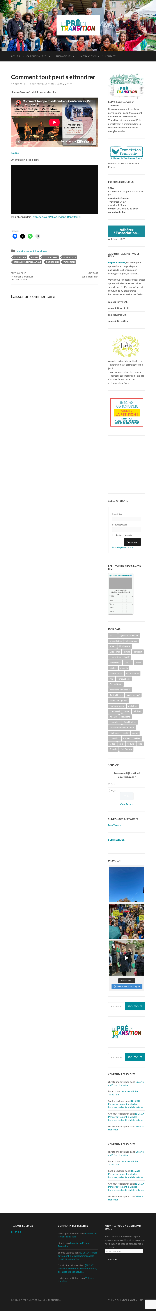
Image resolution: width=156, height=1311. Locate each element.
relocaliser (115, 722)
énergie (113, 749)
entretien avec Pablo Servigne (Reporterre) (57, 216)
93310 (113, 635)
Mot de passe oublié (122, 547)
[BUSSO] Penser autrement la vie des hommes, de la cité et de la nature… (126, 1104)
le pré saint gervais (118, 700)
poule (126, 711)
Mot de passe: (119, 524)
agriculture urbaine (129, 635)
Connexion (132, 541)
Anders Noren (128, 1300)
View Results (126, 804)
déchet (113, 668)
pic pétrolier (69, 257)
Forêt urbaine (124, 678)
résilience (114, 733)
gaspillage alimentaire (120, 689)
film (111, 678)
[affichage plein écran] (130, 575)
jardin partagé (133, 695)
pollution (132, 706)
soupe (135, 733)
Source (15, 152)
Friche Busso (116, 684)
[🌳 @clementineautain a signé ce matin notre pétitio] (126, 958)
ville (121, 743)
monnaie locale (117, 706)
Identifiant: (118, 514)
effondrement (50, 257)
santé (125, 733)
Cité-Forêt (115, 651)
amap (112, 646)
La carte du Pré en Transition (126, 1083)
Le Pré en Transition (41, 84)
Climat (19, 251)
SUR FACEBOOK (116, 840)
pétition (137, 711)
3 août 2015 (18, 84)
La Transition (88, 56)
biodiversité (20, 257)
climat (34, 257)
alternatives (131, 641)
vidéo (112, 743)
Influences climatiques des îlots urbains (22, 276)
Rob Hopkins (52, 262)
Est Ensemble (132, 673)
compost (138, 651)
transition (69, 262)
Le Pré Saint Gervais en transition (40, 1300)
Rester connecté (123, 535)
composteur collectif (119, 657)
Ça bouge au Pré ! (37, 56)
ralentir (113, 716)
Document (29, 251)
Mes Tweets (114, 825)
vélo (140, 743)
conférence (115, 662)
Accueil (15, 56)
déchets (124, 668)
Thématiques (64, 56)
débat (138, 662)
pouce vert (115, 711)
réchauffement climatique (27, 262)
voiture (130, 743)
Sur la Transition (90, 275)
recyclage (125, 716)
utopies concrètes (131, 738)
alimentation (116, 641)
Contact (110, 56)
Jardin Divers (116, 695)
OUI (113, 784)
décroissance (116, 673)
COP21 (128, 662)
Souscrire (112, 1259)
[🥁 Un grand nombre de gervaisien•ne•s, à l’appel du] (126, 921)
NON (113, 790)
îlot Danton (126, 749)
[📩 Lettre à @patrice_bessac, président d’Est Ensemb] (126, 884)
